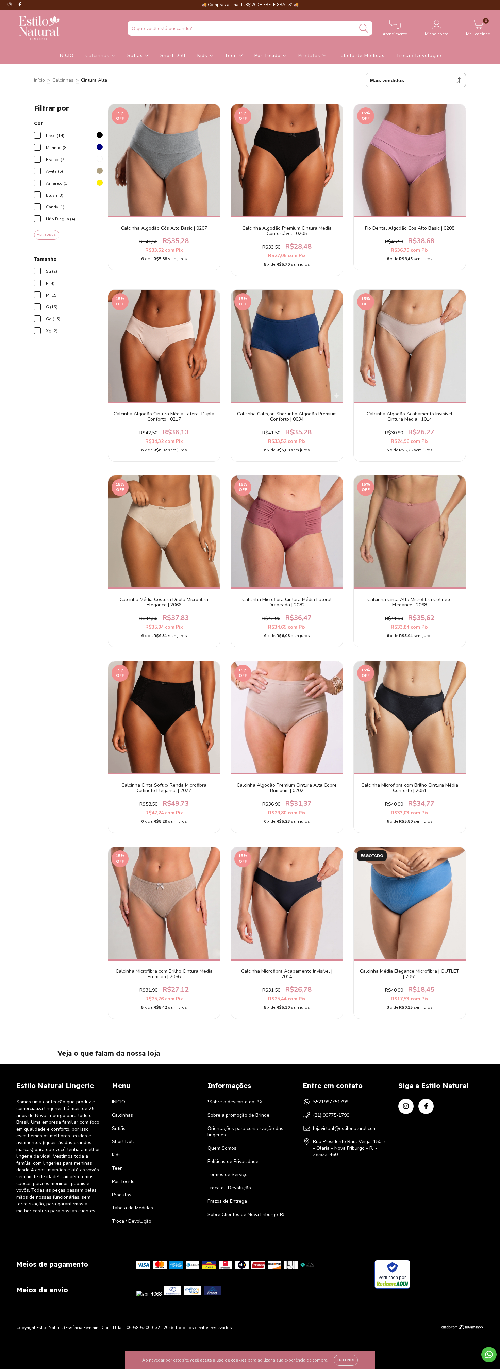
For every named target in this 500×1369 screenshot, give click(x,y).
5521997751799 (330, 1102)
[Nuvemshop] (462, 1328)
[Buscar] (364, 28)
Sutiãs (136, 55)
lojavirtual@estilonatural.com (345, 1128)
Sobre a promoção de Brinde (238, 1115)
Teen (232, 55)
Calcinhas (98, 55)
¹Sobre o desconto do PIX (235, 1102)
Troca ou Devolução (229, 1188)
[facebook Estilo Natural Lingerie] (19, 4)
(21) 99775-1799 (331, 1115)
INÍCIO (66, 55)
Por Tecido (268, 55)
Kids (203, 55)
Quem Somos (221, 1148)
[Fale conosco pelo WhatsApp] (489, 1354)
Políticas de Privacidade (233, 1161)
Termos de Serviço (227, 1174)
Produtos (310, 55)
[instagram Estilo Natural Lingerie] (10, 4)
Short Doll (173, 55)
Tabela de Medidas (361, 55)
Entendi (346, 1360)
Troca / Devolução (418, 55)
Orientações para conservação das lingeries (245, 1131)
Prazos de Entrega (227, 1201)
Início (39, 80)
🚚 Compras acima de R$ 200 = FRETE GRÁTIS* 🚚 (250, 4)
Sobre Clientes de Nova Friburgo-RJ (245, 1214)
